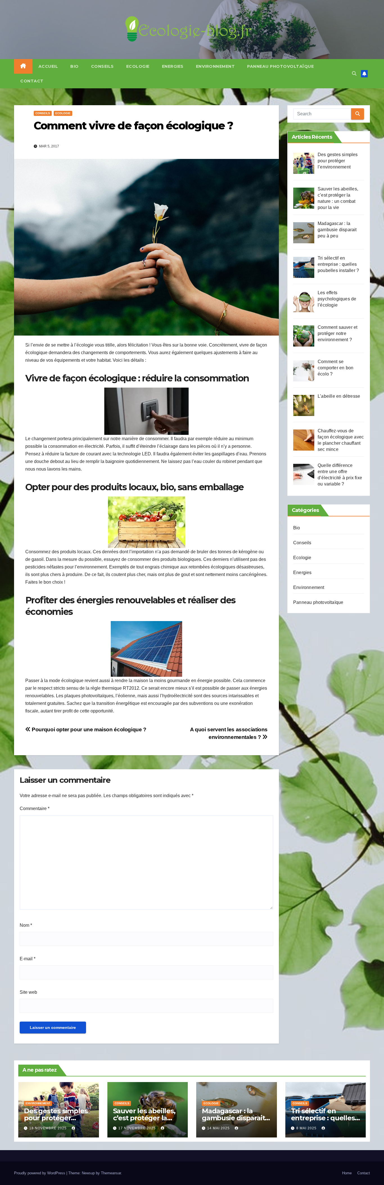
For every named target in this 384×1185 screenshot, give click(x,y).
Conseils (102, 66)
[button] (354, 73)
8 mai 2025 (307, 1128)
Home (347, 1173)
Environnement (215, 66)
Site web (28, 992)
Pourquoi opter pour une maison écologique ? (88, 729)
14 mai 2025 (219, 1128)
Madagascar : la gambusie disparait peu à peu (233, 1118)
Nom (26, 925)
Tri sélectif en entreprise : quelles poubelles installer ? (324, 1118)
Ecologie (138, 66)
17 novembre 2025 (137, 1128)
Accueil (48, 66)
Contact (32, 81)
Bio (74, 66)
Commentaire (34, 808)
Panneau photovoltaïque (280, 66)
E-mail (27, 958)
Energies (173, 66)
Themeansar (111, 1173)
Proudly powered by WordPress (40, 1173)
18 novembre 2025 (48, 1128)
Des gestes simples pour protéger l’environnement (55, 1118)
